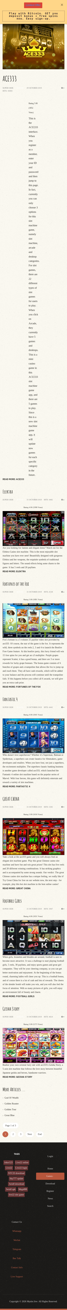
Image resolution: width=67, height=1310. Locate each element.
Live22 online (22, 1162)
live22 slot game (16, 1194)
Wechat (16, 1240)
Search (50, 1206)
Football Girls (12, 901)
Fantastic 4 (10, 699)
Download (50, 1183)
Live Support (17, 1276)
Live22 (9, 1168)
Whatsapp (16, 1231)
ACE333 (10, 78)
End (40, 1134)
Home (50, 1168)
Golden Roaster (11, 1103)
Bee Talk (17, 1258)
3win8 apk (10, 1189)
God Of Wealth (11, 1098)
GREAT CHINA (11, 799)
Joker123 (8, 1162)
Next (29, 1134)
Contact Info (17, 1267)
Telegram (17, 1249)
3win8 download (16, 1184)
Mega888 (23, 1189)
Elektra (8, 492)
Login (50, 1156)
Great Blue (9, 1115)
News (50, 1198)
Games (49, 1176)
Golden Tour (10, 1109)
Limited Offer (33, 5)
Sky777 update (16, 1178)
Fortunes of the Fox (16, 584)
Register (50, 1191)
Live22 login (21, 1168)
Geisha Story (11, 1009)
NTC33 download (16, 1173)
